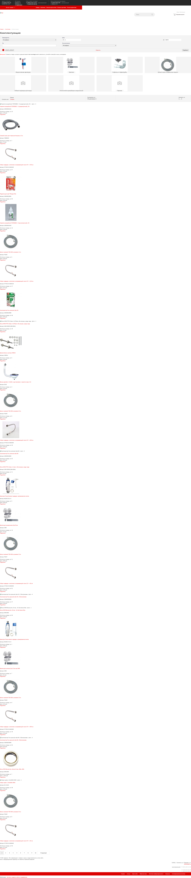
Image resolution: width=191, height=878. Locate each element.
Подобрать (185, 50)
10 (35, 853)
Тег (3, 43)
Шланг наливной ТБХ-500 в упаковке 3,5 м (10, 811)
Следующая (43, 853)
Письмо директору (71, 7)
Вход (178, 12)
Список (12, 97)
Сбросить (98, 50)
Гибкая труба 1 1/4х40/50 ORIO (7, 782)
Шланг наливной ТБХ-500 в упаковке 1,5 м (10, 252)
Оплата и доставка (61, 7)
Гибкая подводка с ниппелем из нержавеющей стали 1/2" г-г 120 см (16, 281)
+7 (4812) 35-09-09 (32, 4)
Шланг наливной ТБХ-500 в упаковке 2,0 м (10, 411)
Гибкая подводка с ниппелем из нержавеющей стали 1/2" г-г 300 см (16, 726)
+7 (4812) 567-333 (56, 2)
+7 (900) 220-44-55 (31, 2)
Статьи (128, 873)
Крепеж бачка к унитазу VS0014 (8, 352)
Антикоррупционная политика (178, 873)
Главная (38, 7)
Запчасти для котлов (51, 7)
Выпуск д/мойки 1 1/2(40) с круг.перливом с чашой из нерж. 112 (15, 382)
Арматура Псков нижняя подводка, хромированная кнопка (14, 639)
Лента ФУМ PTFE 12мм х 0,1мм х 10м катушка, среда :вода (14, 467)
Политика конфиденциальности (156, 873)
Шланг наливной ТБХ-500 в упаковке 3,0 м (10, 697)
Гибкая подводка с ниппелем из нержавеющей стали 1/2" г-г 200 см (16, 440)
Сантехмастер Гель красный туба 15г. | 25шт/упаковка (13, 596)
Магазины (42, 7)
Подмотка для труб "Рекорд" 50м (8, 193)
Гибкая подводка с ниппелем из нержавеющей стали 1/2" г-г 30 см (16, 583)
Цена (63, 37)
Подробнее (3, 114)
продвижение (24, 877)
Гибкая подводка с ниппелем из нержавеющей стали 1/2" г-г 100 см (16, 164)
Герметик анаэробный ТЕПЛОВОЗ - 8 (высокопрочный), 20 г (15, 223)
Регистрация (182, 12)
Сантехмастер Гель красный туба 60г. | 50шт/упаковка (13, 740)
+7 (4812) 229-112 (6, 2)
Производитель (5, 37)
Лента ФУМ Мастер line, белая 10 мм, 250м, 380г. (12, 769)
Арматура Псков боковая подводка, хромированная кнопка (14, 496)
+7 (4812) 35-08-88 (186, 871)
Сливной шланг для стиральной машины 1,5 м (11, 135)
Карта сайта (135, 873)
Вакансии (167, 873)
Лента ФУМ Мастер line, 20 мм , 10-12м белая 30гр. (12, 610)
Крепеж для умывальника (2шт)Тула (9, 525)
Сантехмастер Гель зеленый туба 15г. (9, 310)
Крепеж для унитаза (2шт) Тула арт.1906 (10, 668)
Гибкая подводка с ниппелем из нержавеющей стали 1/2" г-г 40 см (16, 840)
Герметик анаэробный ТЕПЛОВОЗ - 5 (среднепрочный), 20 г (15, 106)
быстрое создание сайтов (13, 877)
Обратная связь (143, 873)
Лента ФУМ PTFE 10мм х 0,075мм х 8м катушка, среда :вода (15, 323)
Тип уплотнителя (66, 43)
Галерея (12, 99)
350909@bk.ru (187, 864)
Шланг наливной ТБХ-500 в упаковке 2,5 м (10, 554)
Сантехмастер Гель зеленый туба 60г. (9, 453)
